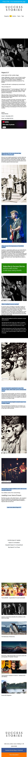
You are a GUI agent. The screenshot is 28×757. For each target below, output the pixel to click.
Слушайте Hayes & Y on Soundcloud (14, 544)
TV (10, 16)
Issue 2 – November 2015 (7, 116)
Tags (22, 16)
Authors (14, 16)
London (11, 743)
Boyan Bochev (5, 113)
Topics (18, 16)
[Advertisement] (14, 26)
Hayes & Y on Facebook (14, 542)
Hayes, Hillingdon (6, 77)
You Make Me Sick (9, 118)
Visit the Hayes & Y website (14, 540)
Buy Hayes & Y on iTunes (14, 547)
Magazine (6, 16)
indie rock (6, 743)
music (14, 743)
